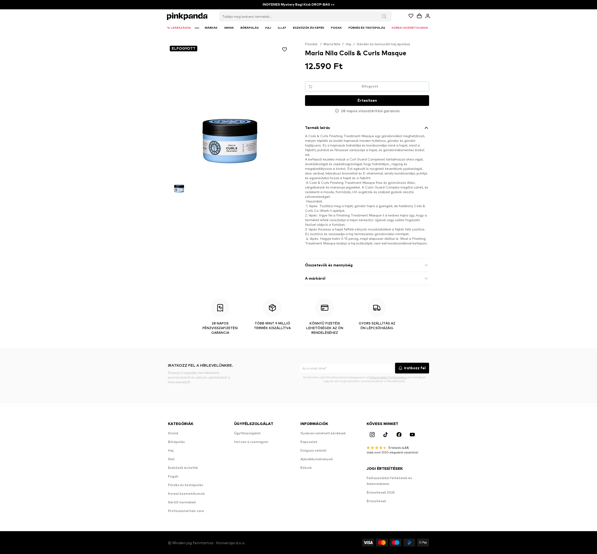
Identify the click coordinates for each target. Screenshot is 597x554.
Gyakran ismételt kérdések (323, 433)
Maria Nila (331, 44)
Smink (173, 433)
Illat (171, 459)
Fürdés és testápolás (185, 485)
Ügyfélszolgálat (247, 433)
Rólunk (306, 468)
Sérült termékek (182, 502)
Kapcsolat (308, 442)
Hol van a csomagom (251, 442)
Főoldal (313, 44)
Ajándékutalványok (316, 459)
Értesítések (376, 501)
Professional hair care (186, 511)
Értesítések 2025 (381, 492)
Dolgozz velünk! (313, 450)
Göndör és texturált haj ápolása (383, 44)
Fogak (173, 476)
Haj (348, 44)
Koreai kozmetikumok (186, 493)
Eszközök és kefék (183, 468)
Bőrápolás (176, 442)
